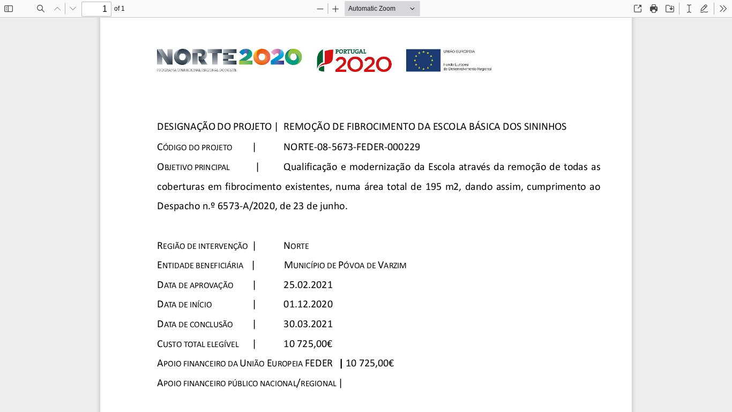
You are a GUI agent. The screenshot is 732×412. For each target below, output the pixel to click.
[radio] (689, 8)
